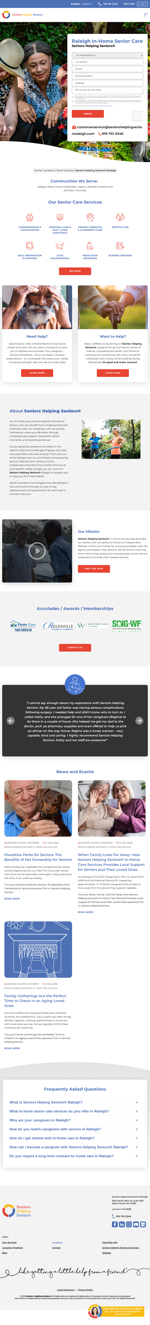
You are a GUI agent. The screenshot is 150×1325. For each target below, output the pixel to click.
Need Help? (37, 336)
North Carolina (65, 170)
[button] (116, 1320)
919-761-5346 (110, 3)
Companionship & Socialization (29, 228)
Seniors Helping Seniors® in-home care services (30, 828)
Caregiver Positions (12, 1229)
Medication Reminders (90, 257)
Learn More (37, 373)
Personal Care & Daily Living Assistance (60, 230)
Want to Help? (113, 336)
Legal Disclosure (66, 1271)
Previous (11, 711)
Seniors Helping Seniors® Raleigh (130, 1181)
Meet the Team (94, 568)
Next (139, 711)
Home (37, 170)
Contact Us (75, 647)
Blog (4, 1234)
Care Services (9, 1224)
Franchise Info (109, 1224)
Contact (56, 1229)
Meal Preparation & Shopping (30, 257)
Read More (12, 880)
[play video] (37, 551)
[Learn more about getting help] (37, 307)
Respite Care (120, 227)
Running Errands (120, 255)
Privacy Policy (85, 1271)
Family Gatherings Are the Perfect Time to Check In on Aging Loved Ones (35, 982)
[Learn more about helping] (113, 307)
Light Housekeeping (60, 257)
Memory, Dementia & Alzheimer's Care (90, 228)
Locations (49, 170)
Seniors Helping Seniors (95, 887)
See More (75, 271)
